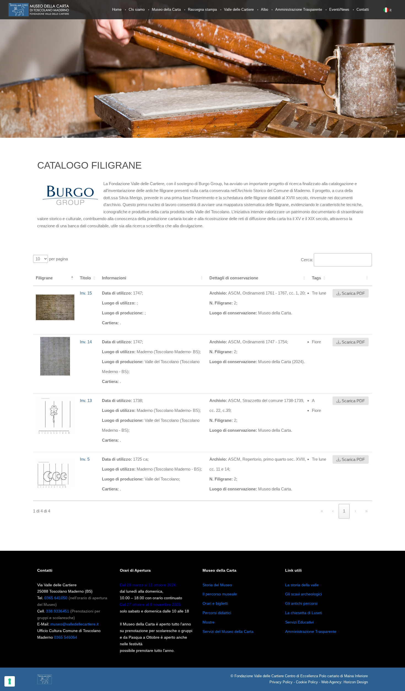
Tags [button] (316, 278)
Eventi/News (339, 9)
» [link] (366, 511)
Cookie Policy (307, 682)
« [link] (322, 511)
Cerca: (307, 259)
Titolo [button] (85, 278)
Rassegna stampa (202, 9)
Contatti (363, 9)
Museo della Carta (166, 9)
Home (116, 9)
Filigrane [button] (44, 278)
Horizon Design (356, 682)
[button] (332, 278)
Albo (264, 9)
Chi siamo (137, 9)
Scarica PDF (353, 293)
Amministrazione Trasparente (298, 9)
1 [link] (344, 511)
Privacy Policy (281, 682)
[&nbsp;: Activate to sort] (350, 278)
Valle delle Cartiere (239, 9)
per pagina (58, 259)
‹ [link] (333, 511)
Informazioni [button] (114, 278)
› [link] (355, 511)
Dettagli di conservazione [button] (233, 278)
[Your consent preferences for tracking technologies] (9, 681)
